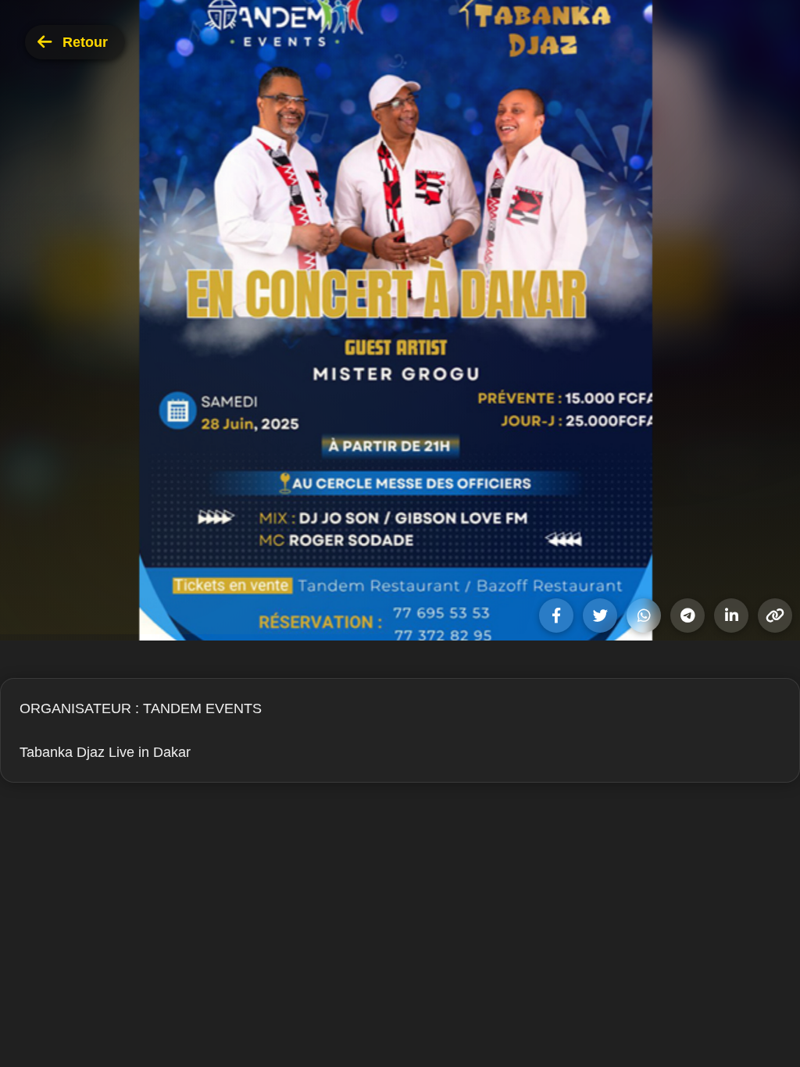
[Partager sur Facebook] (556, 615)
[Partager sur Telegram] (687, 615)
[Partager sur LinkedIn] (731, 615)
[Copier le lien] (775, 615)
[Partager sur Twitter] (600, 615)
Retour (85, 42)
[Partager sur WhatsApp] (644, 615)
